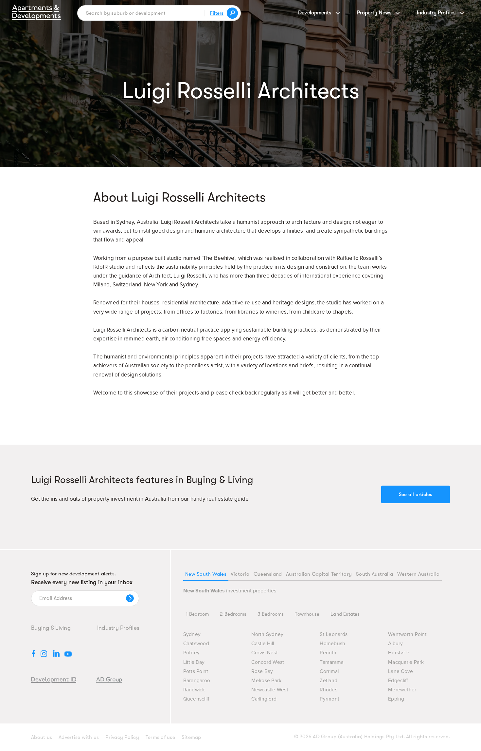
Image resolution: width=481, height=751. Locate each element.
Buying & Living (51, 628)
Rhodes (328, 690)
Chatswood (196, 644)
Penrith (328, 653)
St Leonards (333, 634)
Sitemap (191, 737)
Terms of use (160, 737)
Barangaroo (196, 681)
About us (41, 737)
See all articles (416, 494)
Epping (396, 699)
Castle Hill (262, 644)
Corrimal (329, 671)
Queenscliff (196, 699)
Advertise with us (79, 737)
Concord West (267, 662)
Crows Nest (264, 653)
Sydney (192, 634)
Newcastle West (269, 690)
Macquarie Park (406, 662)
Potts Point (195, 671)
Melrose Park (266, 681)
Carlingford (263, 699)
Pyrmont (329, 699)
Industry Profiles (118, 628)
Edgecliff (398, 681)
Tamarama (332, 662)
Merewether (402, 690)
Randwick (194, 690)
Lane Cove (400, 671)
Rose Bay (262, 671)
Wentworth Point (407, 634)
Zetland (328, 681)
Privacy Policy (122, 737)
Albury (395, 644)
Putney (191, 653)
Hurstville (399, 653)
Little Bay (194, 662)
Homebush (332, 644)
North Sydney (267, 634)
